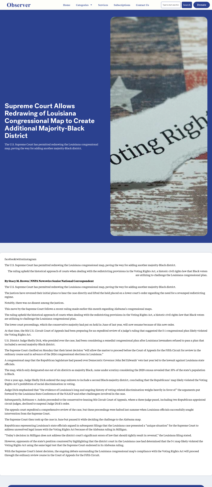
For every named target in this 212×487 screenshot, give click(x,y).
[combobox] (171, 5)
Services (103, 4)
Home (66, 4)
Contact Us (142, 4)
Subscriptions (122, 4)
